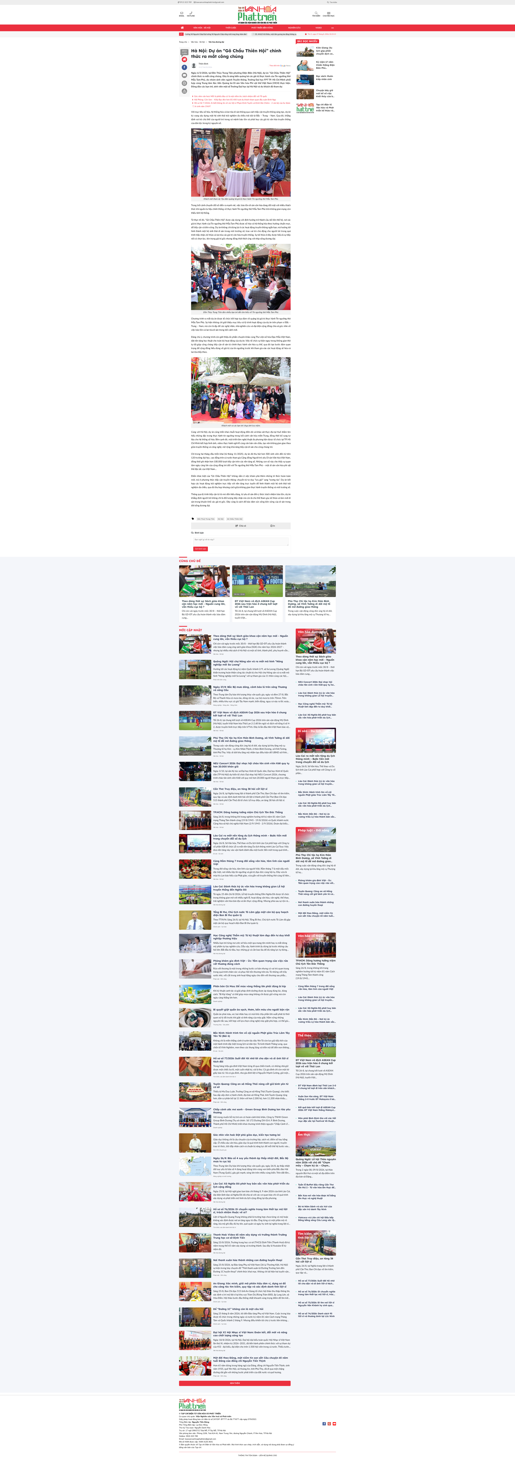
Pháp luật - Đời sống (220, 979)
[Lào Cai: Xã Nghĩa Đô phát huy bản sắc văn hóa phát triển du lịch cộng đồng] (195, 1191)
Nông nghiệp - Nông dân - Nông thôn (225, 705)
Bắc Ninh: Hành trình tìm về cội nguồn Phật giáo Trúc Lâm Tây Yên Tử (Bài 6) (317, 793)
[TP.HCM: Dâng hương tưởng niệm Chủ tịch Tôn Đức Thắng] (195, 820)
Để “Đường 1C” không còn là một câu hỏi (238, 1309)
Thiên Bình (203, 64)
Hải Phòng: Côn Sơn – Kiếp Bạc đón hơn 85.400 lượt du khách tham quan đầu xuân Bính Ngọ (235, 100)
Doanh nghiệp (217, 1001)
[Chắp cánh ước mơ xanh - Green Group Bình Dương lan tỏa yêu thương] (195, 1117)
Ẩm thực (304, 1134)
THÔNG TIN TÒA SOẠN (247, 1455)
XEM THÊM (235, 1383)
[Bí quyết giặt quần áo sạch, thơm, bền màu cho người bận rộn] (195, 1017)
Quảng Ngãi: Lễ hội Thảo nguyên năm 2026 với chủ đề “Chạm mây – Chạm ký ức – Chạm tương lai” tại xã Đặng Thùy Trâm (316, 1165)
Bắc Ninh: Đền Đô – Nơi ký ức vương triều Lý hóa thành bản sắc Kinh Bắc (316, 815)
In (274, 526)
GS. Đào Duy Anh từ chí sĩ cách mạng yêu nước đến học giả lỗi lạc (253, 34)
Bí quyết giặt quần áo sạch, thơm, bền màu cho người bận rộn (251, 1009)
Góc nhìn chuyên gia (219, 1150)
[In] (184, 83)
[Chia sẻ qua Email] (184, 75)
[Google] (329, 1423)
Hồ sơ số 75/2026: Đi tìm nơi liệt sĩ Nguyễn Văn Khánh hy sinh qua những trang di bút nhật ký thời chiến (316, 1304)
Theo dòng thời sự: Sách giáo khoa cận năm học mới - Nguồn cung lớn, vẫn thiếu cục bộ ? (203, 604)
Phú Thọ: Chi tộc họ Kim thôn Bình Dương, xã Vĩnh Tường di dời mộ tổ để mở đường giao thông (309, 604)
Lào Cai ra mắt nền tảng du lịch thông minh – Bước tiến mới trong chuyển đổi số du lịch (315, 759)
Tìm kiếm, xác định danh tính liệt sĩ (224, 1076)
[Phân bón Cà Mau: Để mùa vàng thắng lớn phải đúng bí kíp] (195, 994)
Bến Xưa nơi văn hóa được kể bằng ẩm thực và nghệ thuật (317, 1197)
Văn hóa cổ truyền (312, 936)
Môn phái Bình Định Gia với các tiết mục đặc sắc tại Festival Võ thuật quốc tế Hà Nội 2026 (317, 1119)
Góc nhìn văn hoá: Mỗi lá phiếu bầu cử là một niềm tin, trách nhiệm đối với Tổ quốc (230, 96)
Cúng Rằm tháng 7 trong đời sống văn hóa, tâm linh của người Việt (316, 987)
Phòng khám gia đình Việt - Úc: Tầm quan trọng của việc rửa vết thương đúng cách (315, 882)
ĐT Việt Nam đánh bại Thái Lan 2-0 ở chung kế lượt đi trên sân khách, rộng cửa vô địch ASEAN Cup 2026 (317, 1087)
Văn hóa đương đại (219, 905)
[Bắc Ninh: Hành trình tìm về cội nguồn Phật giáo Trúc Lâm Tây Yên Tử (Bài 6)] (195, 1041)
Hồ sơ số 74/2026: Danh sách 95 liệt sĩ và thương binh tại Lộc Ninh (316, 1315)
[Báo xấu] (184, 91)
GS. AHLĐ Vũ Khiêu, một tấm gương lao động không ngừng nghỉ (197, 34)
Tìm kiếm (316, 16)
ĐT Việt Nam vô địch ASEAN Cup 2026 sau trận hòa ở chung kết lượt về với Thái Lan (256, 604)
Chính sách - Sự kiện (220, 927)
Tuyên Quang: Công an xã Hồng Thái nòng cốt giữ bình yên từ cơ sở (315, 892)
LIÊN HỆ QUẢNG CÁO (268, 1455)
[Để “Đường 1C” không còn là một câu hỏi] (195, 1317)
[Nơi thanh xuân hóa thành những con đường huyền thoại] (195, 1268)
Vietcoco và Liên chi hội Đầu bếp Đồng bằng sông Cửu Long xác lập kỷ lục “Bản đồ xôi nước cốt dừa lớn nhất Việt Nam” (316, 1219)
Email (181, 16)
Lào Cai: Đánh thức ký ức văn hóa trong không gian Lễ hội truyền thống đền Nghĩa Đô (316, 694)
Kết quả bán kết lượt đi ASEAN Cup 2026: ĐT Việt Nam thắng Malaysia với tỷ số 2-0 (316, 1109)
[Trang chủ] (182, 28)
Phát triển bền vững (219, 679)
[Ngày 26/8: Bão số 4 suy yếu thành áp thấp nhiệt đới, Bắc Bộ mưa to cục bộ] (195, 1166)
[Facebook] (324, 1423)
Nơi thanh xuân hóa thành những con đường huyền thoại (247, 1260)
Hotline (191, 16)
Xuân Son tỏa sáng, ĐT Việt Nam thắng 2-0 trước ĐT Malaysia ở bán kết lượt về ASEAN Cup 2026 (317, 1098)
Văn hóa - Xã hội (186, 594)
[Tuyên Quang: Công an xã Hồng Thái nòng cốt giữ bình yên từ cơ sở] (195, 1092)
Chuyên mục (329, 16)
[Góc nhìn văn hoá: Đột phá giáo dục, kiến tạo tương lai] (195, 1143)
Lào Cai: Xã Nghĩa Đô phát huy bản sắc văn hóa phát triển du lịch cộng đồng (317, 716)
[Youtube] (334, 1423)
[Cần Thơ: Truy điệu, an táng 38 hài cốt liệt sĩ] (195, 797)
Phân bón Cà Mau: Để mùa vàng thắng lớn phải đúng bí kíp (249, 986)
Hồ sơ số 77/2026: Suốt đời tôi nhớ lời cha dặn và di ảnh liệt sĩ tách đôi (316, 1282)
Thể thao (304, 1035)
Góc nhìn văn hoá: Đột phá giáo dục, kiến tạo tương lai (246, 1134)
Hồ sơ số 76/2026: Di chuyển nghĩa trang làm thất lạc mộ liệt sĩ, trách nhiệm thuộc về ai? (316, 1293)
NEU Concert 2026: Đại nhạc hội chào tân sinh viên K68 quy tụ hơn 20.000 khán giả (316, 683)
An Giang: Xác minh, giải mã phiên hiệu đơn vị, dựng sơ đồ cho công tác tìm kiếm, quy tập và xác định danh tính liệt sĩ (249, 1285)
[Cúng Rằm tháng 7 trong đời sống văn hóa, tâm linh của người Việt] (195, 869)
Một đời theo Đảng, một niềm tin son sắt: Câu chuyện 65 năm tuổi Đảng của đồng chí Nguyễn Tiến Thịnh (250, 1359)
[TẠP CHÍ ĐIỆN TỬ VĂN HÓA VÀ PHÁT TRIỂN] (257, 15)
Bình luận (184, 52)
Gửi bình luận (200, 549)
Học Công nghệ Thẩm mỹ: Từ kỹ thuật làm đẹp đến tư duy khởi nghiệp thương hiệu (315, 705)
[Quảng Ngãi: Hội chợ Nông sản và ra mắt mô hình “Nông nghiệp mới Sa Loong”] (195, 669)
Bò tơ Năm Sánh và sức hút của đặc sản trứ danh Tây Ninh (315, 1208)
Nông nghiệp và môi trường (222, 1176)
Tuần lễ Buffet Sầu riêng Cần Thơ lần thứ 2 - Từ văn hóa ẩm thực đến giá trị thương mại (317, 1186)
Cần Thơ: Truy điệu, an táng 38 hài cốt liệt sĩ (240, 788)
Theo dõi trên (274, 66)
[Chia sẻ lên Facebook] (184, 67)
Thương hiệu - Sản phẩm (221, 1024)
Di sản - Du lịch (218, 853)
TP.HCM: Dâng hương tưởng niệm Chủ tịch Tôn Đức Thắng (248, 812)
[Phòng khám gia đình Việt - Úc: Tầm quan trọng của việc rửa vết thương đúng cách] (195, 969)
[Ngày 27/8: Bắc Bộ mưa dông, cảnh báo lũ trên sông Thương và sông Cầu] (195, 695)
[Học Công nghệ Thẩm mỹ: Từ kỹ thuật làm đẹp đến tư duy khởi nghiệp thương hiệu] (195, 943)
